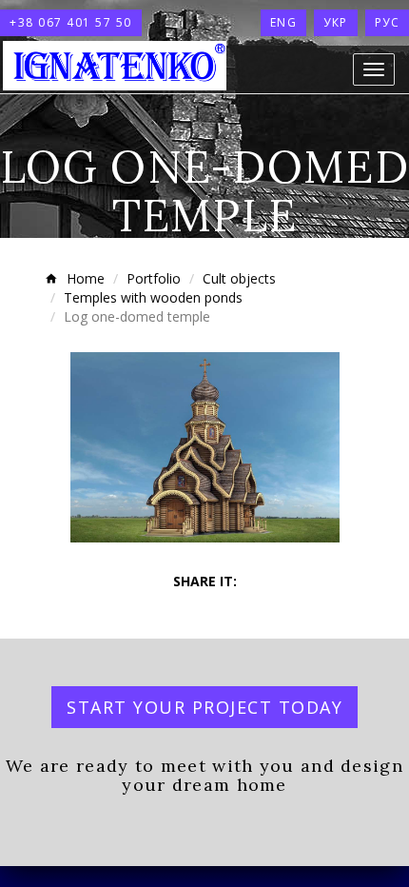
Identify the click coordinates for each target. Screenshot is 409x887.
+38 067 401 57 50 (71, 22)
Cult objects (239, 278)
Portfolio (154, 278)
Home (86, 278)
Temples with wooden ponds (153, 297)
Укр (335, 22)
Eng (284, 22)
